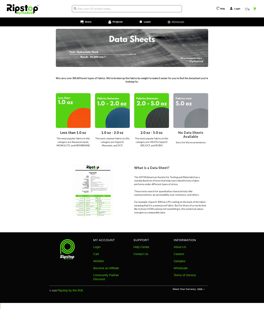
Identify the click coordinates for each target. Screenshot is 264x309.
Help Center (141, 247)
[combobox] (127, 9)
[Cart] (255, 9)
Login (97, 247)
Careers (179, 254)
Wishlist (98, 261)
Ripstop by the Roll (70, 290)
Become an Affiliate (106, 268)
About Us (180, 247)
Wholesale (181, 268)
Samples (179, 261)
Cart (96, 254)
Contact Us (140, 254)
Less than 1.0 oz (73, 133)
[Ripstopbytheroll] (22, 9)
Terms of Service (185, 275)
